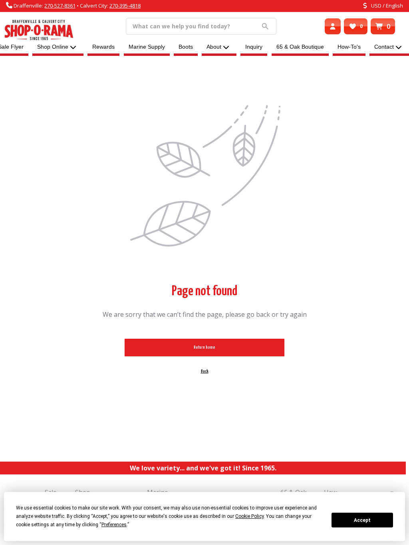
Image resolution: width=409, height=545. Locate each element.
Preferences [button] (114, 524)
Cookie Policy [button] (249, 516)
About (213, 47)
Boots (186, 47)
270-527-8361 (59, 5)
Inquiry (253, 47)
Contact (384, 47)
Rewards (103, 47)
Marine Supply (147, 47)
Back (204, 371)
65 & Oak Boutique (300, 47)
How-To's (349, 47)
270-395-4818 (125, 5)
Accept (362, 520)
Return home (204, 347)
